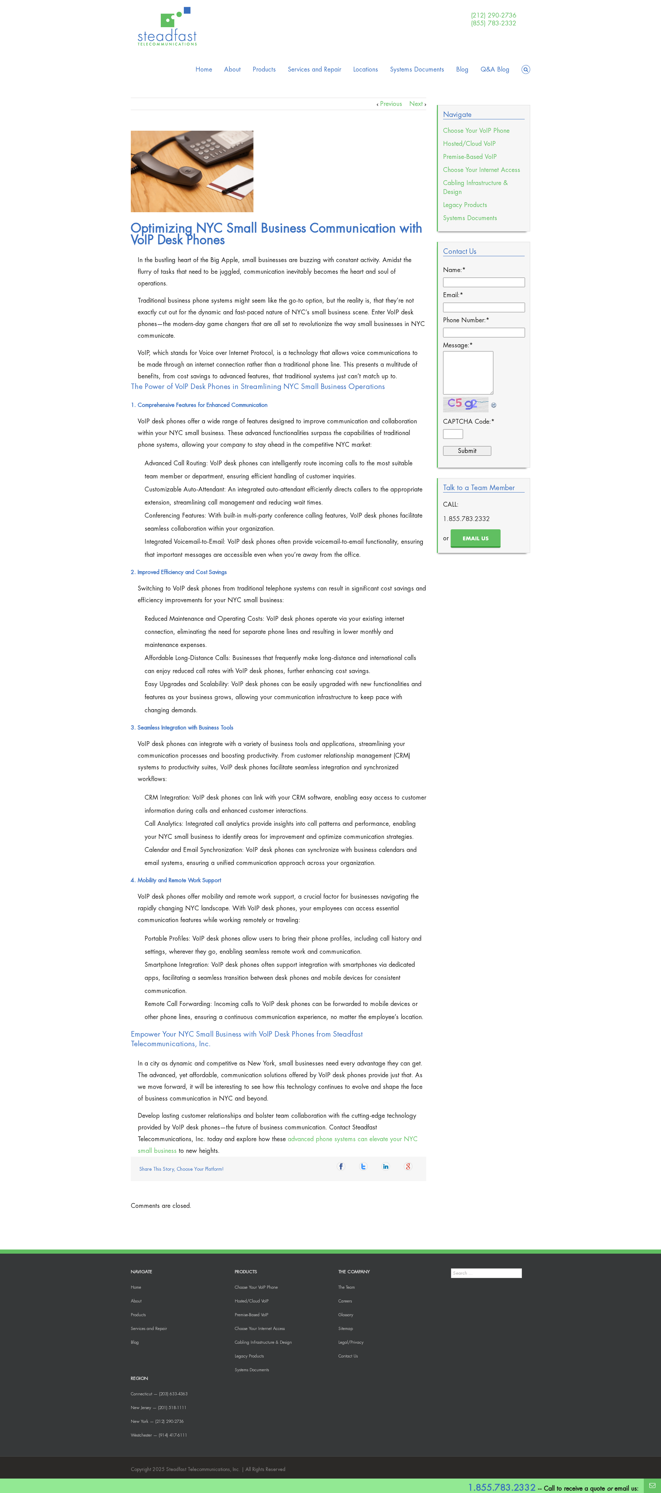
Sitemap (345, 1329)
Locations (365, 69)
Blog (462, 69)
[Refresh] (494, 403)
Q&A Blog (495, 69)
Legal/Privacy (351, 1342)
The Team (346, 1287)
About (232, 69)
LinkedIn (387, 1168)
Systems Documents (417, 69)
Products (264, 69)
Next (416, 104)
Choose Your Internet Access (481, 170)
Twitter (365, 1168)
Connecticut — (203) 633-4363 (159, 1394)
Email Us (476, 538)
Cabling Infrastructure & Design (475, 187)
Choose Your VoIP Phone (476, 131)
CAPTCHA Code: (469, 422)
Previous (391, 104)
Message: (458, 345)
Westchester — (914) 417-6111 (159, 1435)
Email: (453, 295)
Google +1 (410, 1168)
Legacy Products (465, 205)
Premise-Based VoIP (470, 157)
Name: (454, 270)
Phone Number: (466, 320)
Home (204, 69)
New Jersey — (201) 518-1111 (159, 1408)
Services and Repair (314, 69)
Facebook (343, 1168)
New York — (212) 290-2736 (157, 1421)
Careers (345, 1301)
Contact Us (348, 1356)
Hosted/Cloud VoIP (469, 144)
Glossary (345, 1315)
